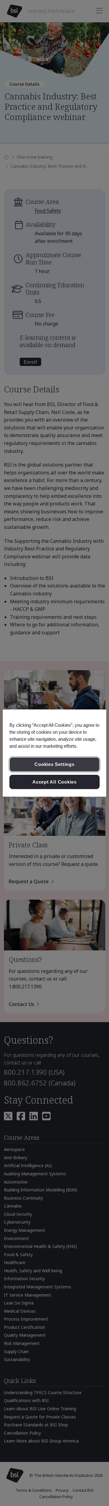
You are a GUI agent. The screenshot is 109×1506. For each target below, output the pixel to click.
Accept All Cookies (54, 781)
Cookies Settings (54, 764)
